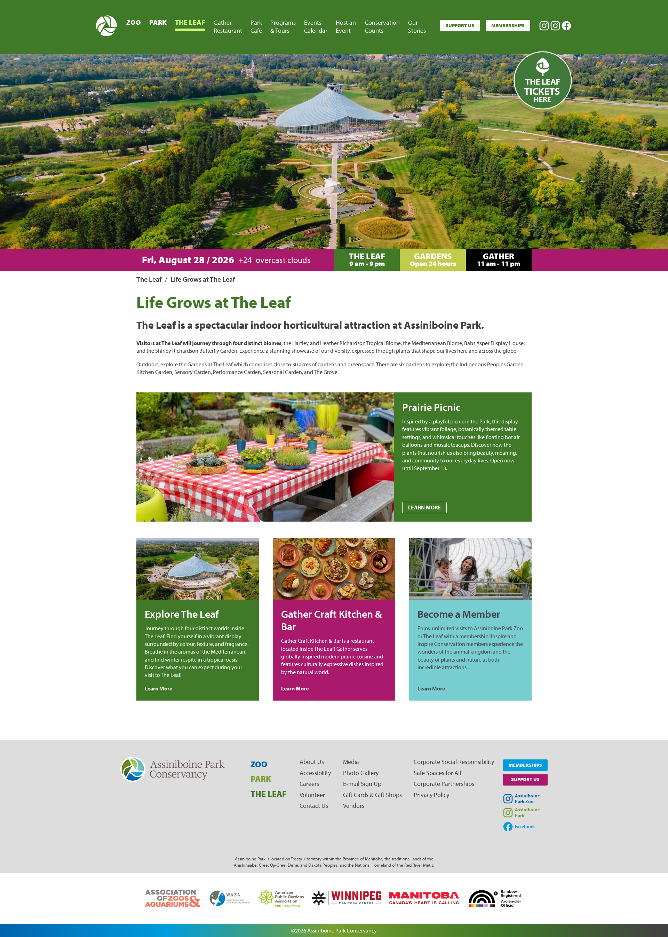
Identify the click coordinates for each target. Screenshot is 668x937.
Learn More (424, 507)
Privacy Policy (431, 795)
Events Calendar (315, 26)
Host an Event (346, 26)
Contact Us (314, 806)
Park (158, 22)
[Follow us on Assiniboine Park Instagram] (555, 25)
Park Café (256, 26)
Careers (309, 784)
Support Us (460, 25)
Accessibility (315, 773)
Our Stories (417, 26)
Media (351, 762)
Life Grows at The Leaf (202, 279)
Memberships (508, 25)
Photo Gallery (361, 773)
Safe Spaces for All (437, 773)
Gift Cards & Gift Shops (372, 795)
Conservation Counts (382, 26)
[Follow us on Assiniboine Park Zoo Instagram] (544, 25)
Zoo (133, 22)
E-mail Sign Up (362, 784)
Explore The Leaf (182, 613)
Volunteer (312, 795)
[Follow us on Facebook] (566, 25)
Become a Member (459, 613)
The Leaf (190, 22)
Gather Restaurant (228, 26)
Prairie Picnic (431, 407)
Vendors (353, 806)
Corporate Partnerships (444, 784)
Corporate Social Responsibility (454, 762)
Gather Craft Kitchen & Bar (331, 620)
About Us (312, 762)
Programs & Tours (283, 26)
